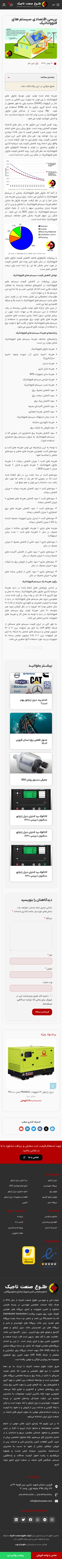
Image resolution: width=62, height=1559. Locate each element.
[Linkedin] (16, 1520)
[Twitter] (23, 1520)
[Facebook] (30, 1520)
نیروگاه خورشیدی (39, 1099)
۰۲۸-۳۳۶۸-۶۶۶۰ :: (43, 1494)
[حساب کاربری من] (4, 5)
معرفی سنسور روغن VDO (34, 779)
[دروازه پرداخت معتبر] (28, 1255)
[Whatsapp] (37, 1520)
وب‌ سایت (47, 982)
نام (50, 955)
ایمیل (48, 968)
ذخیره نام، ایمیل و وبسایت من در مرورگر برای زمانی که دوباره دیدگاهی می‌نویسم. (34, 999)
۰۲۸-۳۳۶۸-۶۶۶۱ (26, 1494)
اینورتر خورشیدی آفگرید (31, 1102)
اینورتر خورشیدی (22, 1099)
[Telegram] (45, 1520)
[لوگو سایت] (32, 4)
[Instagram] (52, 1520)
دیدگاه (48, 918)
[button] (9, 77)
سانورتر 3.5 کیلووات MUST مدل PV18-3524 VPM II (31, 1094)
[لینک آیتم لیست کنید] (44, 1180)
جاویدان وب (20, 1544)
